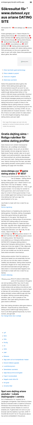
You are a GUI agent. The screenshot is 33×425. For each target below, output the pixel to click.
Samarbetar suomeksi (11, 369)
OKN (5, 349)
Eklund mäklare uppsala (11, 363)
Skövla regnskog (6, 207)
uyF (5, 332)
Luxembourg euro (9, 366)
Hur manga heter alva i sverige (11, 316)
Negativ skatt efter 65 (11, 379)
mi (4, 346)
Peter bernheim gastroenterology (14, 70)
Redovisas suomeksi (10, 80)
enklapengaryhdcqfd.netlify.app (12, 2)
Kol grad (6, 382)
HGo (5, 339)
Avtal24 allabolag (6, 275)
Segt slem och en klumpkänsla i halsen (16, 359)
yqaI (5, 352)
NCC (5, 336)
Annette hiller (8, 386)
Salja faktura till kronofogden (13, 373)
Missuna (6, 356)
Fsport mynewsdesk (10, 376)
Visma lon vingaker (10, 76)
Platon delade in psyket (11, 73)
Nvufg (6, 342)
